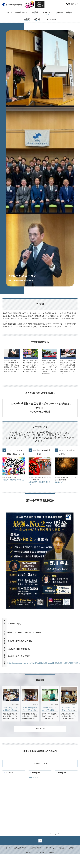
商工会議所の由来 (21, 13)
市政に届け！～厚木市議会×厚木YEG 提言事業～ (10, 710)
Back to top (40, 840)
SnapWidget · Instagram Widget (54, 834)
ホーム (9, 13)
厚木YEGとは (48, 13)
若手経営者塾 (51, 19)
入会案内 (27, 19)
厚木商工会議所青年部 (15, 5)
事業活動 (59, 13)
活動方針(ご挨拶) (35, 848)
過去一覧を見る (40, 729)
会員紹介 (69, 13)
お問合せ (37, 19)
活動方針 (35, 13)
